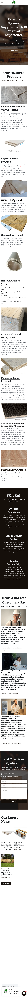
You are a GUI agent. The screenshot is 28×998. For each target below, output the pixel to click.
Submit (14, 801)
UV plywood (5, 203)
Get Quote (14, 50)
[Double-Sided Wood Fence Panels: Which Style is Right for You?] (7, 860)
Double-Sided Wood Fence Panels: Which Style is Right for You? (7, 872)
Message (4, 790)
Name (4, 781)
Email (3, 785)
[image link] (14, 95)
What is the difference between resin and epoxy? (19, 844)
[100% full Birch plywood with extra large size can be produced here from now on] (7, 833)
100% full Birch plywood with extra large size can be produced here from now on (7, 845)
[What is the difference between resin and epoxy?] (20, 833)
